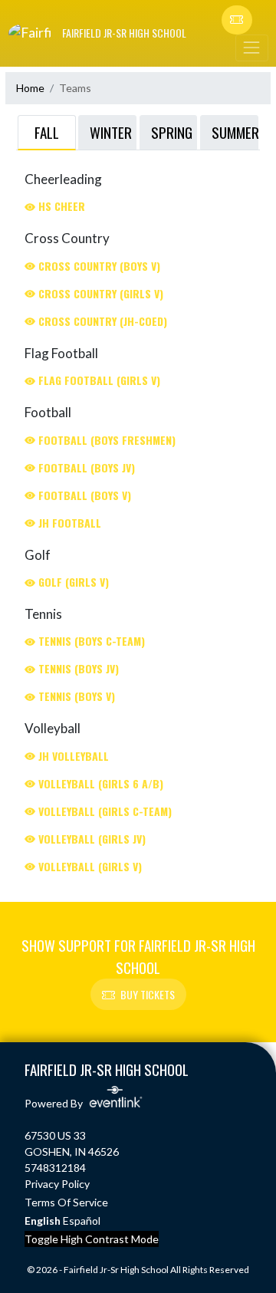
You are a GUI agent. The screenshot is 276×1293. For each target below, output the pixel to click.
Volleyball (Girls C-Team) (103, 811)
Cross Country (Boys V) (97, 266)
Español (81, 1220)
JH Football (68, 523)
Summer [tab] (235, 132)
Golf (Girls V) (72, 582)
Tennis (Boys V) (75, 696)
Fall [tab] (46, 132)
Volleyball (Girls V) (88, 866)
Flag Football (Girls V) (97, 380)
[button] (237, 20)
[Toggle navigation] (251, 48)
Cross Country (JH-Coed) (101, 321)
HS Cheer (60, 206)
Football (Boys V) (83, 495)
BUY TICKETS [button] (147, 994)
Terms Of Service (66, 1202)
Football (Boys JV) (85, 467)
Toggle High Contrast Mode (92, 1238)
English (43, 1220)
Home (30, 87)
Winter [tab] (111, 132)
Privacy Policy (57, 1183)
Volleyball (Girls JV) (90, 839)
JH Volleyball (72, 756)
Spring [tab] (171, 132)
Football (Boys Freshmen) (105, 440)
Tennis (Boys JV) (77, 668)
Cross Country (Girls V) (99, 293)
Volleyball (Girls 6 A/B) (99, 783)
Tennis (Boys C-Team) (90, 641)
